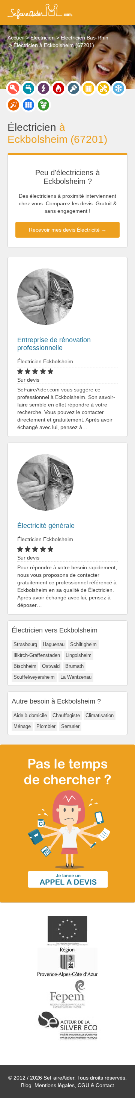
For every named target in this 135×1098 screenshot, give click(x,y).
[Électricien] (44, 88)
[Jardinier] (44, 105)
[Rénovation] (104, 88)
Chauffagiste (66, 715)
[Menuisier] (88, 88)
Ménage (22, 726)
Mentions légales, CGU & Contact (74, 1085)
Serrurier (70, 726)
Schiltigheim (83, 644)
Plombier (46, 726)
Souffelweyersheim (34, 677)
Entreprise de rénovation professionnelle (54, 344)
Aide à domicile (30, 715)
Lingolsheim (79, 655)
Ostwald (51, 666)
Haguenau (53, 644)
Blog (26, 1085)
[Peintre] (74, 88)
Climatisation (100, 715)
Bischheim (25, 666)
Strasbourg (25, 644)
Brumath (74, 666)
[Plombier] (28, 88)
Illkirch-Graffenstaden (37, 655)
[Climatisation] (118, 88)
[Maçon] (14, 105)
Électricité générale (46, 525)
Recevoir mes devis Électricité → (67, 230)
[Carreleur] (28, 105)
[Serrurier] (14, 88)
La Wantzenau (76, 677)
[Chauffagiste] (58, 88)
